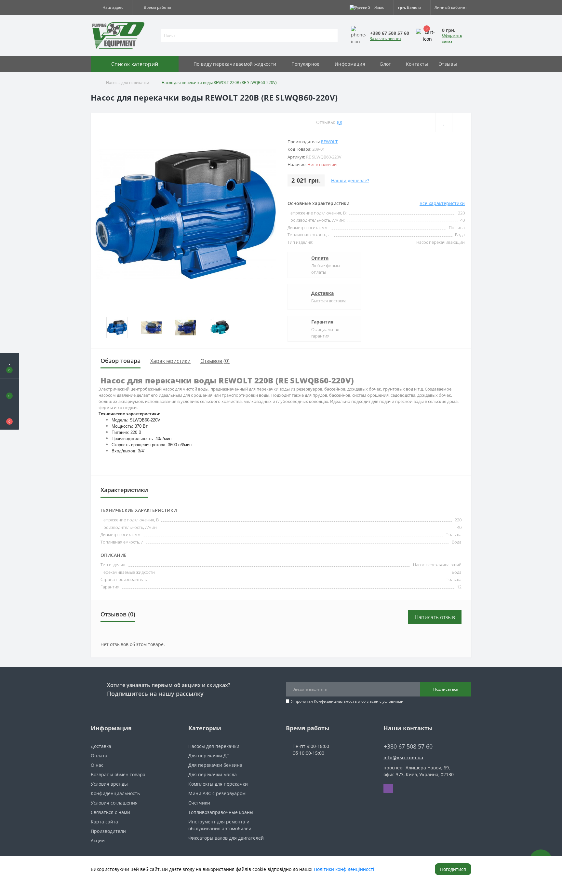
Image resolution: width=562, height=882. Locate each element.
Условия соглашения (114, 803)
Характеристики (170, 361)
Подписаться (445, 689)
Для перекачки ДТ (208, 755)
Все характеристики (442, 203)
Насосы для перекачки (127, 82)
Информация (350, 64)
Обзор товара (120, 361)
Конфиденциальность (335, 701)
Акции (98, 840)
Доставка (322, 293)
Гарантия (322, 322)
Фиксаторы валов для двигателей (226, 838)
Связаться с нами (110, 812)
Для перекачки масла (212, 774)
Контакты (417, 64)
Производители (108, 831)
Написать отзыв (435, 617)
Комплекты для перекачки (218, 784)
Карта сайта (104, 822)
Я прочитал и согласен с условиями (347, 701)
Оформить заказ (452, 38)
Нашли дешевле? (350, 180)
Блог (385, 64)
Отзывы (447, 64)
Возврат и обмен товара (118, 774)
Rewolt (329, 142)
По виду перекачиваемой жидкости (235, 64)
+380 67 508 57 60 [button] (408, 746)
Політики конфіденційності (344, 869)
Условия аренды (109, 784)
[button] (111, 7)
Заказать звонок (385, 38)
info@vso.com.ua (403, 757)
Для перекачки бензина (215, 765)
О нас (97, 765)
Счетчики (199, 803)
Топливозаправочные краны (220, 812)
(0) (339, 122)
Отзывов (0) (215, 361)
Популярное (305, 64)
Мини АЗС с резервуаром (217, 793)
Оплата (319, 258)
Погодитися (453, 869)
